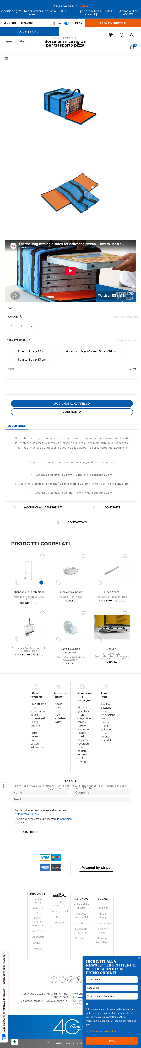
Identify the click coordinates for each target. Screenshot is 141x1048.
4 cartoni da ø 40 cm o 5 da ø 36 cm (91, 351)
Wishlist (59, 923)
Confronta (72, 411)
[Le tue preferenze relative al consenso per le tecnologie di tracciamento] (3, 786)
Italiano (27, 22)
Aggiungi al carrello (72, 403)
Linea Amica (38, 931)
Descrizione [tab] (17, 425)
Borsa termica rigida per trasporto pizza (65, 43)
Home (55, 37)
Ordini (59, 917)
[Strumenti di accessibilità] (14, 1042)
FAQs (78, 23)
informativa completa (104, 1031)
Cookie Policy (103, 923)
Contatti (81, 923)
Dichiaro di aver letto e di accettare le (43, 820)
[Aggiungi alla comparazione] (17, 582)
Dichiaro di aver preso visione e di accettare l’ (41, 812)
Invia (112, 1040)
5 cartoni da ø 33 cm (31, 359)
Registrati (28, 832)
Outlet (38, 948)
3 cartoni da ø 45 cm (31, 351)
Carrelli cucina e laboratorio (38, 921)
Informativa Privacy (27, 814)
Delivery (68, 37)
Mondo (11, 22)
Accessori (38, 936)
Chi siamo (81, 938)
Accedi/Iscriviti (60, 911)
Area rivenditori (113, 23)
